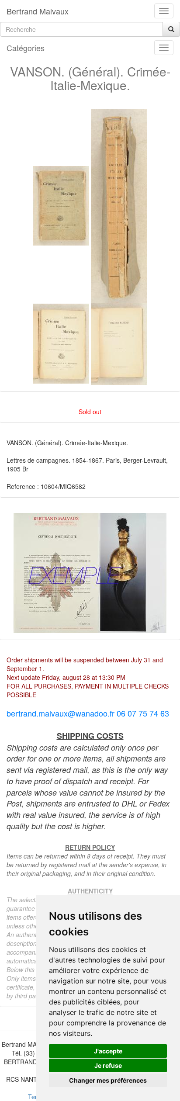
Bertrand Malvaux (38, 11)
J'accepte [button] (108, 1051)
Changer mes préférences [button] (108, 1080)
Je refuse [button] (108, 1065)
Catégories (26, 47)
